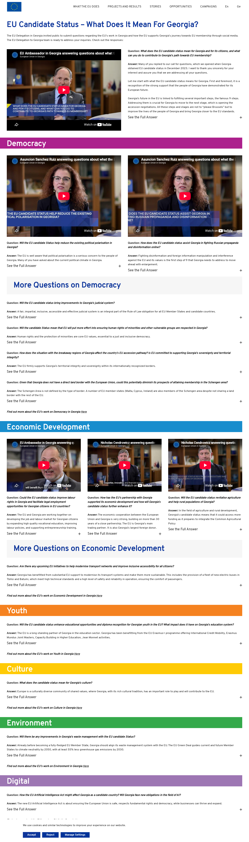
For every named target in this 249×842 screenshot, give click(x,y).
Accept (31, 835)
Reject (50, 835)
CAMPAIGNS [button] (208, 6)
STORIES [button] (155, 6)
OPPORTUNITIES (181, 6)
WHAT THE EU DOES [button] (86, 6)
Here (84, 412)
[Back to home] (14, 7)
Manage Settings (75, 835)
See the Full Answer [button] (143, 117)
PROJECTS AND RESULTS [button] (124, 6)
